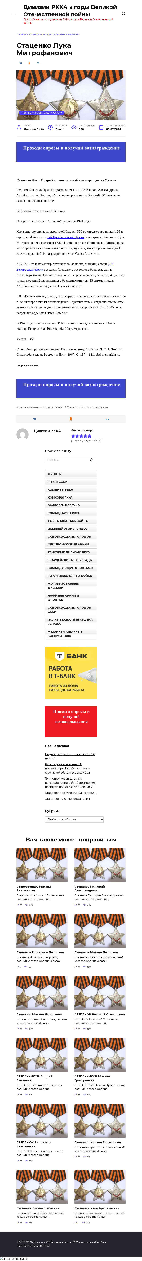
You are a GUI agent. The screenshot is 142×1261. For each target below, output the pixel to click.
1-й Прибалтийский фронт (65, 237)
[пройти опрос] (71, 159)
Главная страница (27, 34)
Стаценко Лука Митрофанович (87, 407)
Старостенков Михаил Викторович (70, 792)
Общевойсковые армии (68, 544)
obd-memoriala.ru (107, 354)
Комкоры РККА (60, 497)
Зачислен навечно (64, 505)
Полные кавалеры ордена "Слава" (42, 113)
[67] (71, 396)
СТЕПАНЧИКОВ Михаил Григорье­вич (92, 1078)
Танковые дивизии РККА (69, 552)
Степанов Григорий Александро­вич (89, 888)
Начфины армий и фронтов (63, 598)
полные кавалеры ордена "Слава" (40, 407)
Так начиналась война (68, 521)
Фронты (55, 474)
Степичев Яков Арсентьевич (96, 1208)
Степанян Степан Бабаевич (37, 1208)
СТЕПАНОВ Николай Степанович (99, 1014)
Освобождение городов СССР (69, 610)
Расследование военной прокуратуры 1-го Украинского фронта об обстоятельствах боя (67, 768)
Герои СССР (57, 482)
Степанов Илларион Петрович (40, 952)
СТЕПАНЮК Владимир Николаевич (33, 1144)
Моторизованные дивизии (63, 586)
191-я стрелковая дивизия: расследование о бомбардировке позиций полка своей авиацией (70, 783)
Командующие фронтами (70, 568)
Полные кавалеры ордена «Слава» (70, 622)
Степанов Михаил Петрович (96, 952)
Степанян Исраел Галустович (97, 1142)
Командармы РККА (64, 513)
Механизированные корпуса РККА (65, 634)
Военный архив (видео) (68, 529)
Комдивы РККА (60, 489)
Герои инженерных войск (70, 576)
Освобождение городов (69, 536)
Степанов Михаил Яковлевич (39, 1014)
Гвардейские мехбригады (70, 560)
